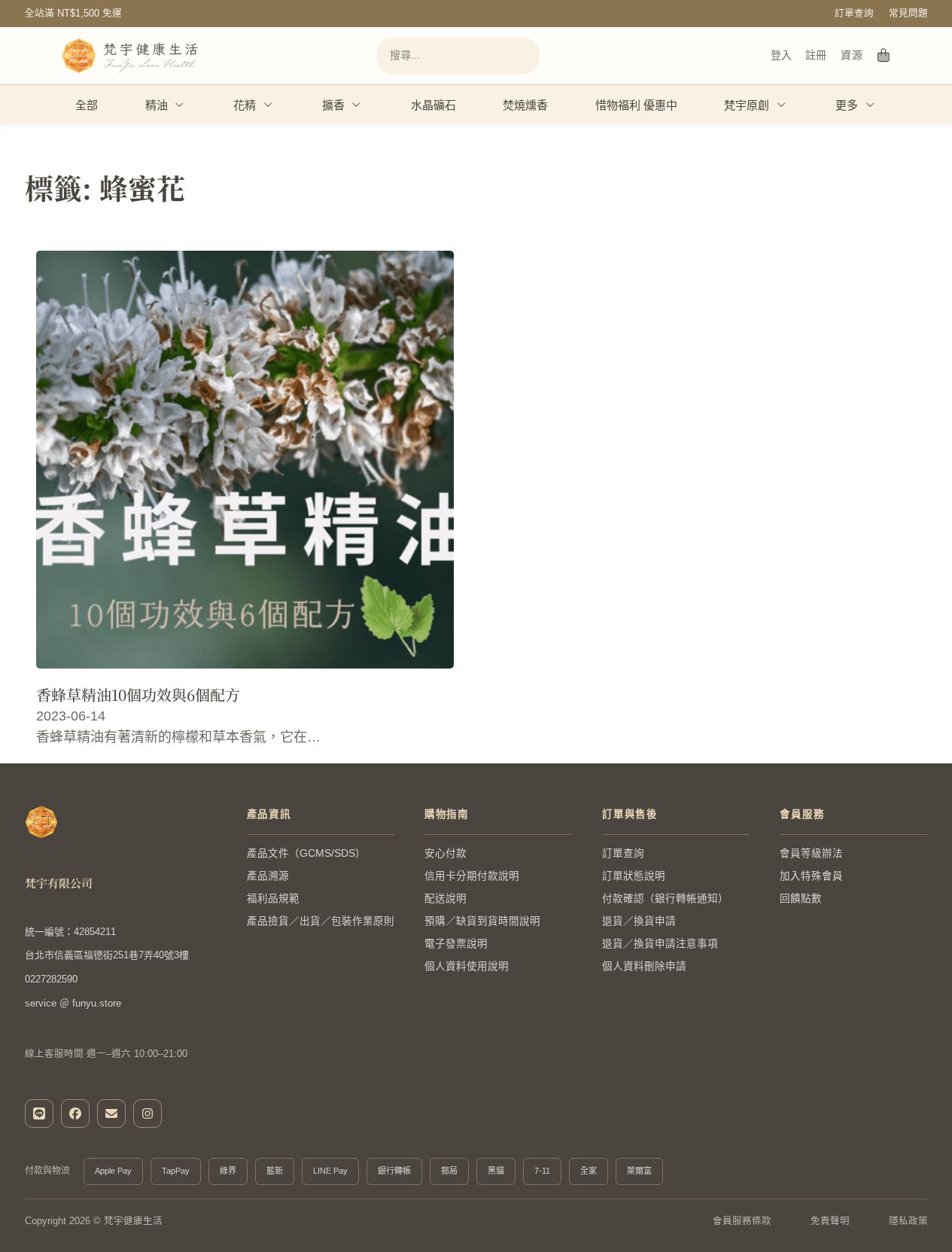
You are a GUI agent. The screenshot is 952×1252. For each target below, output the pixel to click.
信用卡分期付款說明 (471, 876)
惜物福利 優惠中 (636, 105)
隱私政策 (908, 1221)
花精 (244, 105)
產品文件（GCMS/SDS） (306, 853)
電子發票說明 (456, 943)
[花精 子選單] (268, 104)
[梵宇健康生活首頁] (41, 822)
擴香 (333, 105)
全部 (86, 105)
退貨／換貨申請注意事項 (660, 943)
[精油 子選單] (180, 104)
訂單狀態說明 (633, 876)
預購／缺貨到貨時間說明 (482, 921)
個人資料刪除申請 (644, 966)
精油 (156, 105)
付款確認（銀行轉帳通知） (665, 898)
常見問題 (908, 13)
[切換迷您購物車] (884, 55)
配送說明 (445, 898)
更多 (846, 105)
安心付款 (445, 853)
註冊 (815, 55)
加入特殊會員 (811, 876)
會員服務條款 (742, 1221)
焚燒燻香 (525, 105)
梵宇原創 (746, 105)
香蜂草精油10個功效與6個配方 (138, 694)
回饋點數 (801, 898)
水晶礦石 (433, 105)
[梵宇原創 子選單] (782, 104)
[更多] (870, 104)
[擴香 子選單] (356, 104)
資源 (851, 55)
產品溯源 (268, 876)
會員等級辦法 (811, 853)
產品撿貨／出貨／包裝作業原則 (320, 921)
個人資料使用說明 (466, 966)
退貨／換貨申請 (639, 921)
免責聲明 (830, 1221)
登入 (781, 55)
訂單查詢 (854, 13)
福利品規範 (273, 898)
